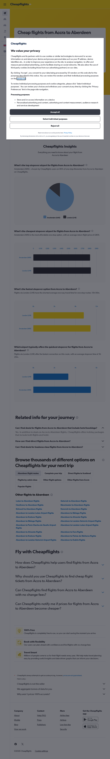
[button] (55, 112)
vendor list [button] (21, 78)
